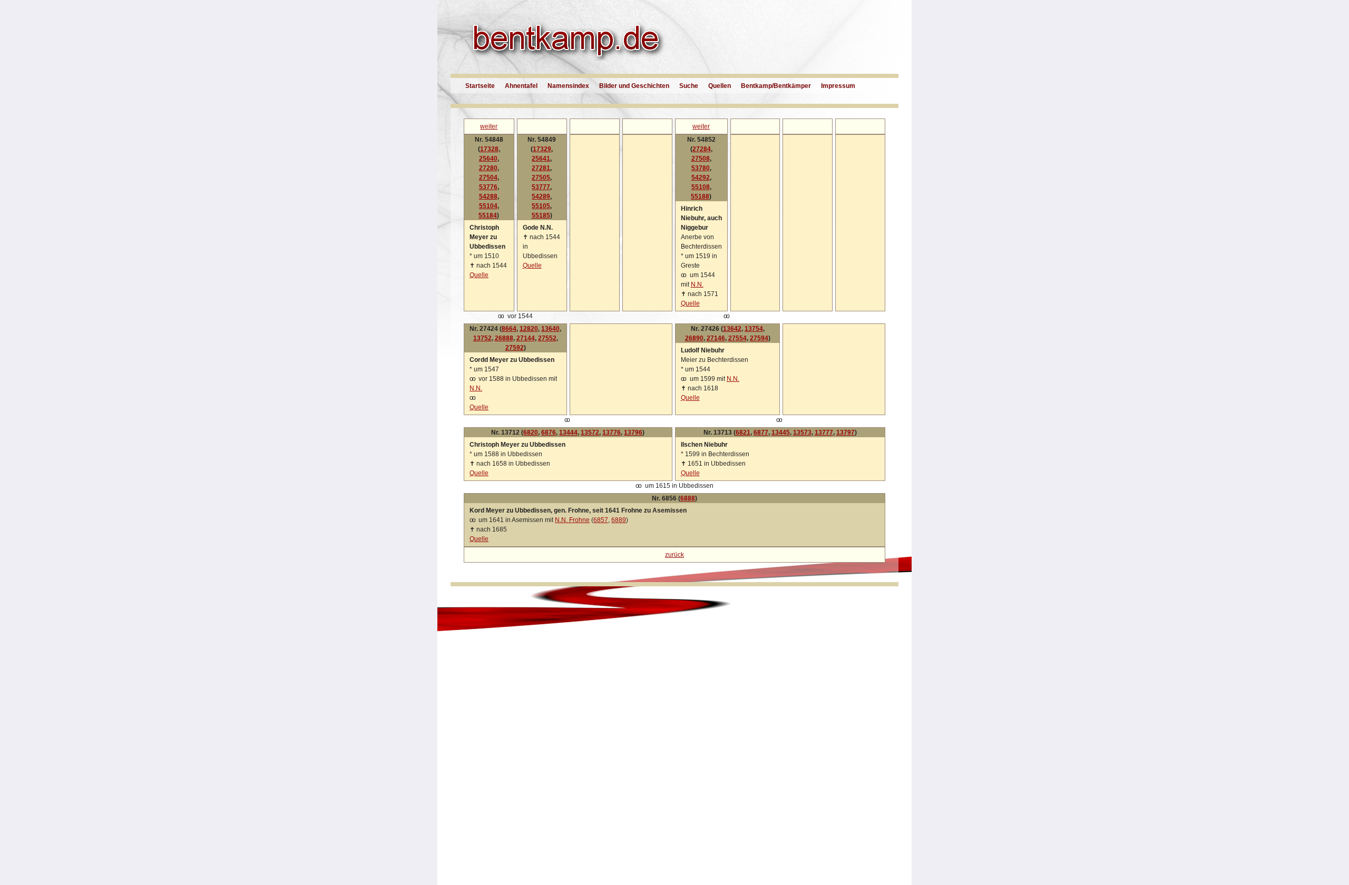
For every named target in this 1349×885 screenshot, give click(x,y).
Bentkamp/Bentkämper (776, 86)
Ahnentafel (521, 86)
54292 (700, 177)
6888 (687, 498)
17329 (542, 149)
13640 (550, 328)
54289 (541, 196)
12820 (529, 328)
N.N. (697, 284)
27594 (759, 338)
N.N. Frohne (572, 520)
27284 (701, 149)
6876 (548, 432)
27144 (525, 338)
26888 (504, 338)
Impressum (838, 86)
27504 (488, 177)
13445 (780, 432)
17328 (489, 149)
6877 (761, 432)
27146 (716, 338)
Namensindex (568, 86)
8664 (509, 328)
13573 (802, 432)
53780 (700, 168)
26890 (694, 338)
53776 (488, 187)
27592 (514, 347)
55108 (700, 187)
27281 (541, 168)
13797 (845, 432)
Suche (688, 86)
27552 (547, 338)
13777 (824, 432)
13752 (482, 338)
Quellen (719, 86)
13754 (754, 328)
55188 (700, 196)
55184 (487, 215)
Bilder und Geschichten (634, 86)
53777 (541, 187)
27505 (541, 177)
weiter (488, 126)
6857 (600, 520)
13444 (568, 432)
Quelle (479, 275)
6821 (743, 432)
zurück (674, 554)
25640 (488, 158)
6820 (530, 432)
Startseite (480, 86)
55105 (541, 206)
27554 (737, 338)
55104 (488, 206)
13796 (633, 432)
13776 (611, 432)
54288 (488, 196)
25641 (541, 158)
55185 (541, 215)
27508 (700, 158)
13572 (590, 432)
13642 (732, 328)
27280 (488, 168)
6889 (618, 520)
